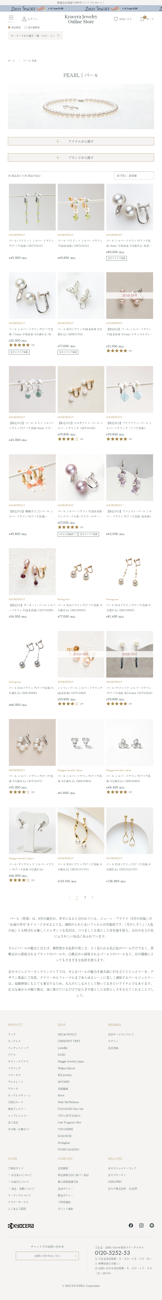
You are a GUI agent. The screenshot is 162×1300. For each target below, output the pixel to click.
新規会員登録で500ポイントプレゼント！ (81, 2)
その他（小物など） (19, 1129)
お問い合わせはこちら (47, 1256)
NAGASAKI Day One (71, 1109)
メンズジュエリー (18, 1115)
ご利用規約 (64, 1202)
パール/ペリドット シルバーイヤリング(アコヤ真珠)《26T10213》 (31, 243)
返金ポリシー (65, 1188)
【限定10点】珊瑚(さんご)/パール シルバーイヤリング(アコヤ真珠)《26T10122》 (31, 514)
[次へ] (91, 897)
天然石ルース (15, 1102)
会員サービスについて (121, 1034)
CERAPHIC (115, 1181)
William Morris (66, 1068)
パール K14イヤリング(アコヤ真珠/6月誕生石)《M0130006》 (31, 690)
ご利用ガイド (15, 1168)
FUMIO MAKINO (68, 1149)
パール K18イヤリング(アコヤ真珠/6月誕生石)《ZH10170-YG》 (80, 866)
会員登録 (113, 1048)
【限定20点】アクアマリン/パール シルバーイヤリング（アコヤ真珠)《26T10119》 (129, 426)
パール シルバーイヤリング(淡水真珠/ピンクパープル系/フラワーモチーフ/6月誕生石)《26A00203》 (81, 514)
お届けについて (20, 1181)
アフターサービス (18, 1202)
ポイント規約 (65, 1209)
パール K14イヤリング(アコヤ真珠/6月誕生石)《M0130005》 (128, 607)
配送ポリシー (65, 1195)
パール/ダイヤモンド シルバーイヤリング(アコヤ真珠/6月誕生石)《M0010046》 (31, 867)
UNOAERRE (65, 1129)
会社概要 (63, 1168)
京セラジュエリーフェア (122, 1168)
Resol (61, 1095)
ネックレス (14, 1041)
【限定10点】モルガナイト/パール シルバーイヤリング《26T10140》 (80, 425)
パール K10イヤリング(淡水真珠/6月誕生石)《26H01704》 (80, 331)
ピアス (12, 1054)
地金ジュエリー (17, 1109)
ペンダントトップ (18, 1048)
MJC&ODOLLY (17, 234)
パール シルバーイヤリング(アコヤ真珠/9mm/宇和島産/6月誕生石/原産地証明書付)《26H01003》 (129, 243)
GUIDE (12, 1159)
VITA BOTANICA (69, 1115)
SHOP (62, 1025)
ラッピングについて (19, 1195)
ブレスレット (15, 1081)
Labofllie (63, 1048)
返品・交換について (22, 1188)
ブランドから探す (81, 157)
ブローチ (13, 1088)
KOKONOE (65, 1136)
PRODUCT (15, 1025)
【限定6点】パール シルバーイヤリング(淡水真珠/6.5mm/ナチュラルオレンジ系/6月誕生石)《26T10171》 (129, 332)
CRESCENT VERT (69, 1041)
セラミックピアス (18, 1061)
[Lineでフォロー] (152, 1226)
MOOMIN (64, 1081)
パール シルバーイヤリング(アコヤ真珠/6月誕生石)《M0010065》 (128, 778)
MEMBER (114, 1025)
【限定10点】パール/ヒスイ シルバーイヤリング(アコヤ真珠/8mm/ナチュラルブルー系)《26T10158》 (31, 426)
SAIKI (61, 1054)
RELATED (115, 1159)
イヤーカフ (14, 1075)
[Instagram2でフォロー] (141, 1226)
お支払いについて (21, 1175)
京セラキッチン (117, 1175)
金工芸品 (13, 1122)
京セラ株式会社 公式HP (122, 1188)
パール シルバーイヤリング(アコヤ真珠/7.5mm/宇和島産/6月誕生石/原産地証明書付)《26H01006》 (31, 332)
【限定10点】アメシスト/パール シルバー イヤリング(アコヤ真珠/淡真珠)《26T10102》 (129, 514)
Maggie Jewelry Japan (70, 770)
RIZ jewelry (65, 1075)
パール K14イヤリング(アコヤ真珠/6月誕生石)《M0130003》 (80, 607)
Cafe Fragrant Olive (69, 1122)
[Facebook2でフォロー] (131, 1226)
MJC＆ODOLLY (67, 1034)
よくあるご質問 (17, 1209)
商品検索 (16, 27)
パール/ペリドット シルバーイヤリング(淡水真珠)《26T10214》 (80, 243)
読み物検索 (34, 27)
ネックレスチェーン (19, 1095)
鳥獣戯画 (63, 1088)
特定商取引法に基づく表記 (73, 1175)
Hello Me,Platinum (68, 1102)
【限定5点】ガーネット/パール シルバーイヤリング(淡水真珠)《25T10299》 (32, 607)
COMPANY (65, 1159)
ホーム (11, 60)
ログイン (113, 1041)
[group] (81, 8)
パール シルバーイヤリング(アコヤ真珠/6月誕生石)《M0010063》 (80, 778)
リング (12, 1034)
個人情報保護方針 (68, 1181)
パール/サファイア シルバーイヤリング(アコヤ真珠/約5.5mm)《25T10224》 (129, 690)
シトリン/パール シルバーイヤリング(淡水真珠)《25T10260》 (80, 690)
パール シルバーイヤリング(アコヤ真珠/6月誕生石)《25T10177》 (31, 778)
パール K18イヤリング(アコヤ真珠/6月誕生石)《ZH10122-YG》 (128, 866)
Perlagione (64, 599)
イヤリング (14, 1068)
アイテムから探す (81, 141)
